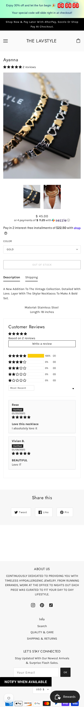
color (7, 241)
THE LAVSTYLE (42, 41)
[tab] (11, 278)
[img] (42, 417)
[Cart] (79, 41)
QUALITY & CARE (42, 632)
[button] (13, 67)
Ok (65, 672)
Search (42, 626)
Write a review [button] (42, 344)
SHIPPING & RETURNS (42, 638)
